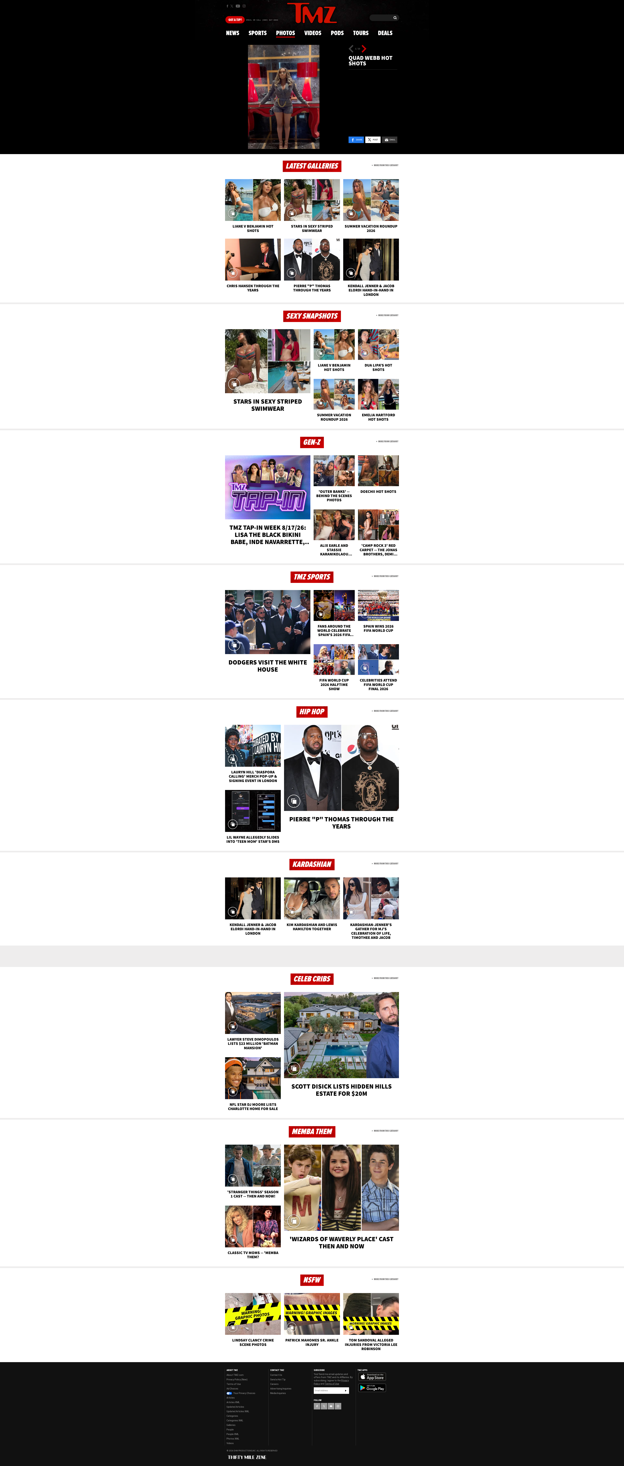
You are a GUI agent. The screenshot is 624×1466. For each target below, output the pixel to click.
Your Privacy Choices (244, 1393)
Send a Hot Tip (278, 1379)
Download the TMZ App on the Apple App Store (372, 1377)
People (230, 1429)
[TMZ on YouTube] (331, 1406)
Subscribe (346, 1390)
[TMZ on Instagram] (244, 6)
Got (235, 20)
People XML (233, 1434)
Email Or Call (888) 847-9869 (262, 20)
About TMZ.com (235, 1375)
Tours (361, 33)
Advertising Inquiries (280, 1388)
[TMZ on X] (232, 6)
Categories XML (235, 1420)
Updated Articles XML (238, 1411)
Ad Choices (232, 1388)
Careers (274, 1384)
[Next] (363, 49)
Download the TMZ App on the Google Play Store (372, 1388)
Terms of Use (234, 1384)
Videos (312, 33)
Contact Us (276, 1375)
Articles (231, 1397)
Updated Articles (235, 1407)
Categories (232, 1416)
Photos (285, 33)
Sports (258, 33)
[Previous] (351, 49)
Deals (385, 33)
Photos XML (233, 1438)
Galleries (231, 1425)
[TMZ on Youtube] (237, 6)
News (232, 33)
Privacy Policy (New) (237, 1379)
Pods (337, 33)
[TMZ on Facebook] (227, 6)
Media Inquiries (278, 1393)
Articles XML (233, 1402)
